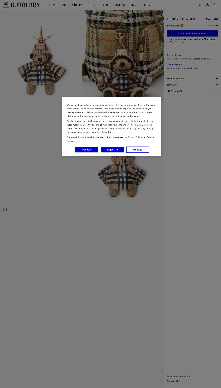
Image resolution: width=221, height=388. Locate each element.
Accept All (86, 149)
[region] (111, 126)
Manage (137, 149)
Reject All (112, 149)
